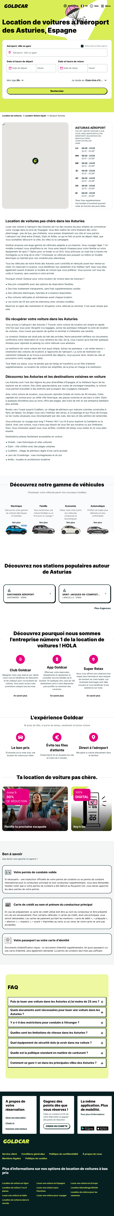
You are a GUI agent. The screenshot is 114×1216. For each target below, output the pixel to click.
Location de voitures (12, 115)
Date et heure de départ (20, 61)
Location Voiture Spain (35, 115)
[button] (35, 162)
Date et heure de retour (71, 61)
